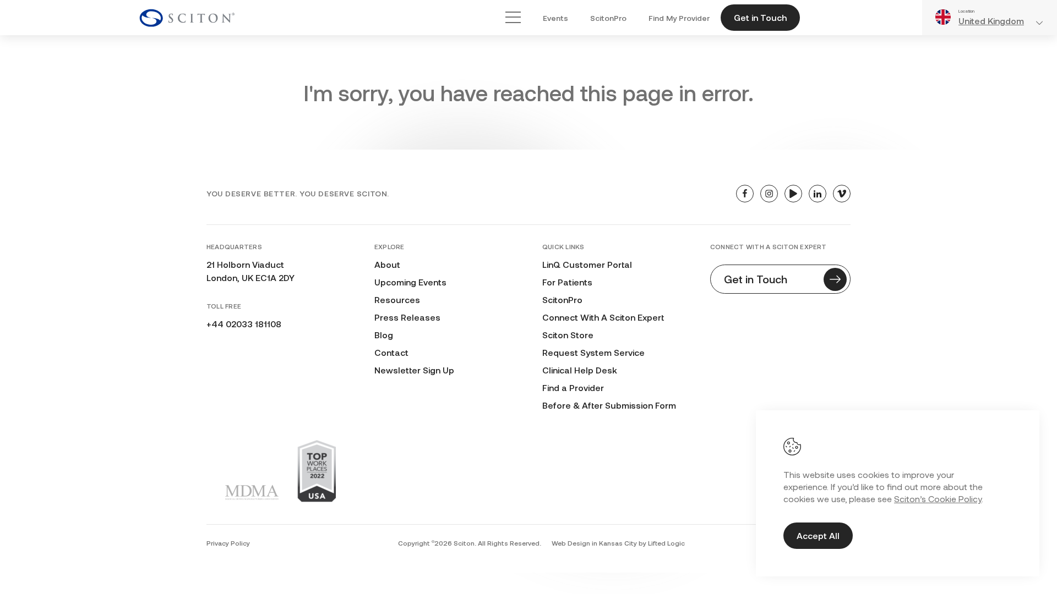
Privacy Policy (228, 543)
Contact (391, 352)
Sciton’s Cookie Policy (938, 498)
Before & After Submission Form (609, 405)
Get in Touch (760, 17)
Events (555, 18)
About (387, 264)
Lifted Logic (666, 543)
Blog (383, 334)
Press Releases (407, 317)
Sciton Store (567, 334)
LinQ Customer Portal (587, 264)
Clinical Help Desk (579, 370)
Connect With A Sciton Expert (603, 317)
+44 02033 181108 (243, 323)
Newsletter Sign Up (414, 370)
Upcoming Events (410, 282)
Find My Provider (679, 18)
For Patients (567, 282)
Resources (397, 299)
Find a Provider (573, 387)
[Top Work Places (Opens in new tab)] (316, 470)
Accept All (818, 535)
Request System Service (593, 352)
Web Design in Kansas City (594, 543)
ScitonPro (608, 18)
